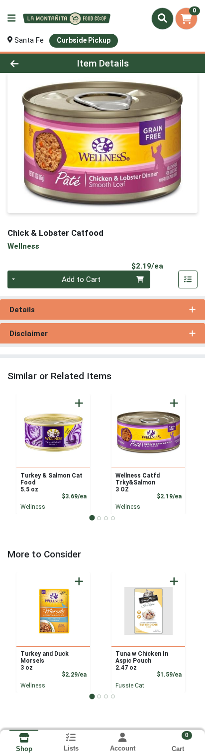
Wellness (32, 506)
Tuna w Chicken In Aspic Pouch (141, 660)
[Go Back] (31, 63)
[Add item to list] (188, 279)
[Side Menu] (11, 18)
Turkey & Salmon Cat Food (51, 482)
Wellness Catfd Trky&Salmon (137, 482)
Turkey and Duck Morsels (44, 660)
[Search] (162, 18)
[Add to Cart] (79, 403)
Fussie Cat (129, 685)
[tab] (92, 518)
